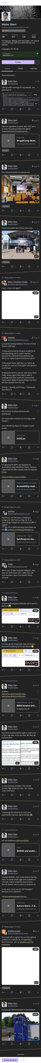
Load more (20, 1054)
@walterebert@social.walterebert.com (14, 27)
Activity (7, 68)
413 (13, 37)
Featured (33, 68)
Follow (18, 62)
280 (3, 37)
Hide (35, 95)
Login (23, 1060)
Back (6, 3)
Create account (10, 1060)
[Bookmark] (29, 109)
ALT (36, 104)
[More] (38, 109)
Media (20, 68)
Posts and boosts (8, 75)
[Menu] (37, 62)
